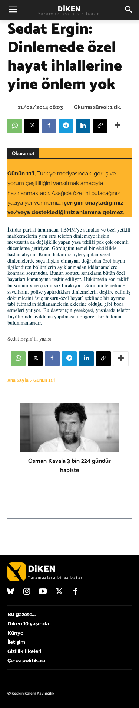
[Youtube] (43, 592)
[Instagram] (27, 592)
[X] (31, 126)
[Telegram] (66, 126)
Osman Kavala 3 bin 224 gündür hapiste (69, 465)
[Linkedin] (83, 126)
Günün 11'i (44, 380)
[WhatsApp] (14, 126)
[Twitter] (59, 592)
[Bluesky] (10, 592)
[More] (117, 126)
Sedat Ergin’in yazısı (29, 338)
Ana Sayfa (18, 380)
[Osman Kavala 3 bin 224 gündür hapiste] (69, 427)
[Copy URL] (100, 126)
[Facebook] (49, 126)
